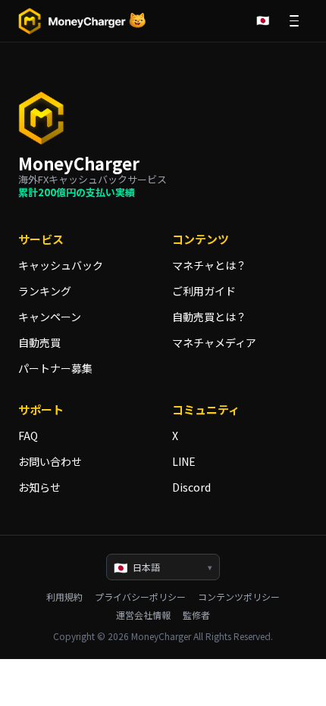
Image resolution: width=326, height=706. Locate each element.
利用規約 (64, 596)
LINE (184, 461)
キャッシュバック (60, 265)
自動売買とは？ (209, 316)
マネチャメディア (214, 342)
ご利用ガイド (204, 291)
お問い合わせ (50, 461)
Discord (191, 487)
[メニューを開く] (294, 21)
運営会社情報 (143, 615)
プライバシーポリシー (140, 596)
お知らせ (39, 487)
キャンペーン (49, 316)
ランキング (44, 291)
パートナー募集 (55, 368)
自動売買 (39, 342)
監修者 (196, 615)
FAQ (28, 435)
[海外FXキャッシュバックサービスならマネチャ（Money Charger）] (82, 21)
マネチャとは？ (209, 265)
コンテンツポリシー (239, 596)
